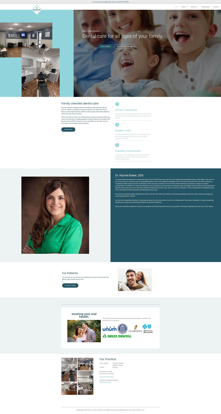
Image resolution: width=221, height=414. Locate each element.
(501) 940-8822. (123, 2)
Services (193, 7)
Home (176, 7)
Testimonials (205, 7)
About (183, 7)
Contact (215, 7)
